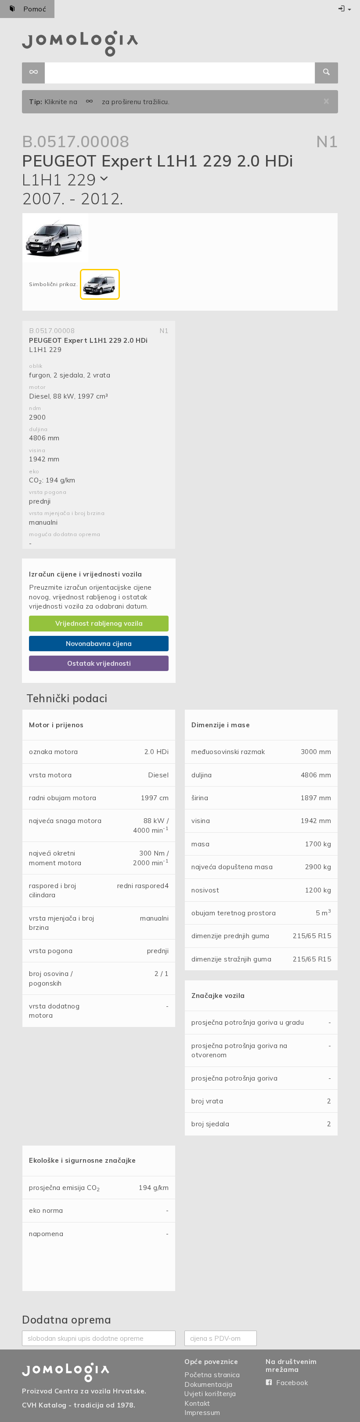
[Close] (326, 101)
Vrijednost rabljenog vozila (99, 623)
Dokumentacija (208, 1384)
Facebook (290, 1382)
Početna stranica (212, 1375)
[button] (344, 9)
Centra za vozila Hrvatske (99, 1391)
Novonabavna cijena (99, 643)
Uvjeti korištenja (210, 1393)
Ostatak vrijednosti (99, 663)
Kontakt (197, 1403)
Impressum (202, 1412)
